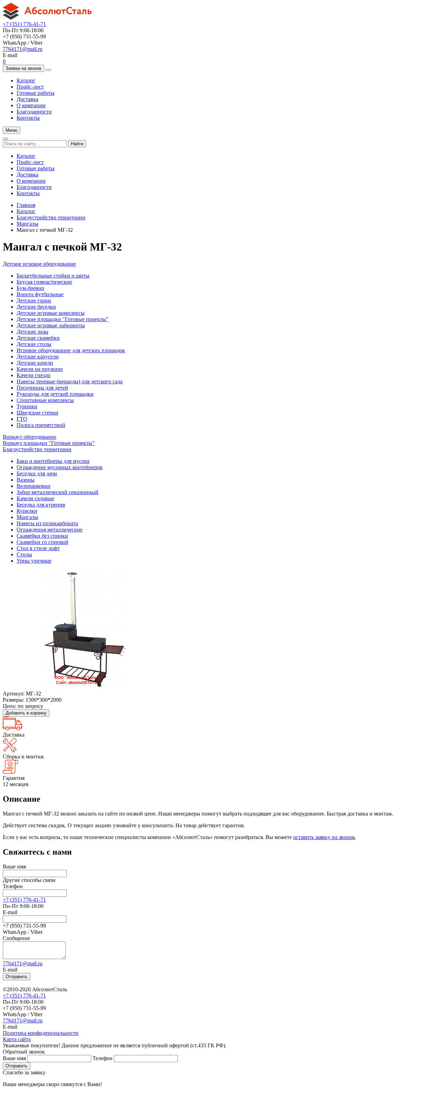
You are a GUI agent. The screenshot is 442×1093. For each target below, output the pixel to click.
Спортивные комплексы (45, 400)
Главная (26, 205)
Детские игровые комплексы (51, 313)
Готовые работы (36, 93)
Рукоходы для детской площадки (55, 394)
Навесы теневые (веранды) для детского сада (70, 381)
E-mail (10, 912)
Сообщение (16, 938)
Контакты (28, 118)
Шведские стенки (37, 413)
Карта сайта (17, 1039)
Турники (27, 406)
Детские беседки (36, 307)
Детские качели (35, 363)
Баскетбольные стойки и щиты (53, 276)
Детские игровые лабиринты (51, 325)
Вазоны (26, 480)
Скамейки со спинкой (42, 542)
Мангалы (27, 224)
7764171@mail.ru (22, 49)
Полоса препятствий (41, 425)
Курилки (27, 511)
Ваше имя (14, 866)
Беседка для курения (41, 505)
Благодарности (34, 112)
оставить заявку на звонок (324, 837)
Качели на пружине (40, 369)
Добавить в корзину (26, 713)
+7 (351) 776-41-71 (24, 24)
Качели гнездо (33, 375)
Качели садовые (35, 498)
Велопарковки (33, 486)
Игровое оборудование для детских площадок (71, 350)
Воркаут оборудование (29, 437)
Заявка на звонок (23, 68)
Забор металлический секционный (57, 492)
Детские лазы (32, 332)
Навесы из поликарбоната (47, 523)
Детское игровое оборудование (39, 264)
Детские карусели (38, 356)
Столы (24, 554)
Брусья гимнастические (44, 282)
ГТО (22, 419)
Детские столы (34, 344)
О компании (31, 105)
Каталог (26, 80)
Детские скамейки (38, 338)
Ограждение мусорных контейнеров (60, 467)
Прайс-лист (30, 87)
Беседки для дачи (37, 473)
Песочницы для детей (42, 388)
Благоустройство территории (51, 217)
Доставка (27, 99)
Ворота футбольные (40, 294)
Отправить (17, 976)
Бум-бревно (30, 288)
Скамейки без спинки (42, 536)
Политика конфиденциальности (40, 1033)
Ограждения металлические (50, 529)
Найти (77, 143)
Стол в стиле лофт (38, 548)
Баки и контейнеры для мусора (53, 461)
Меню (12, 130)
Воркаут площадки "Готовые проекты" (49, 443)
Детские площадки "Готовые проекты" (62, 319)
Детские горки (34, 300)
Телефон (13, 886)
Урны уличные (34, 561)
